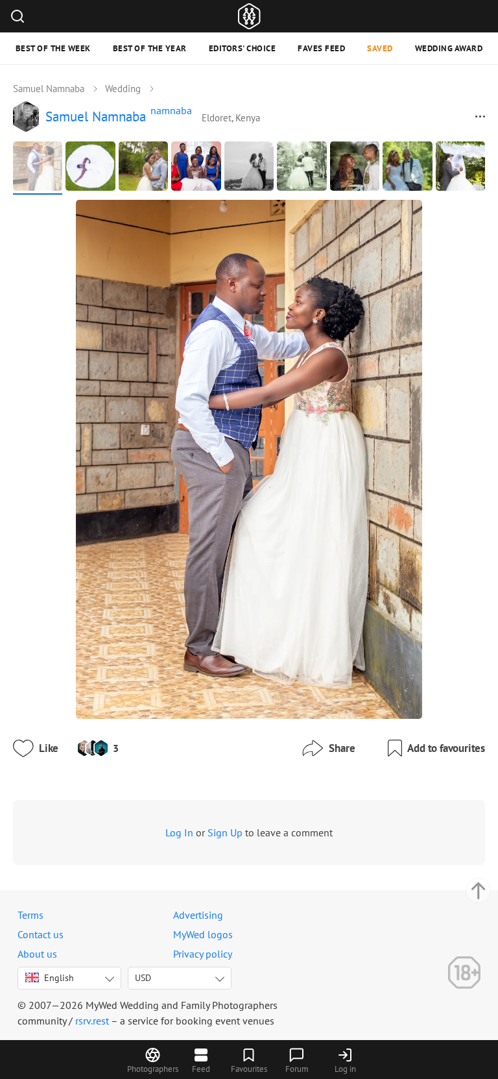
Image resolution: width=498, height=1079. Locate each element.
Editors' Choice (242, 48)
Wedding (123, 88)
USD (143, 978)
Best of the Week (53, 48)
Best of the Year (150, 48)
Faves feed (321, 48)
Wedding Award (449, 48)
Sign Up (225, 832)
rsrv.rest (92, 1020)
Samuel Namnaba (48, 88)
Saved (380, 48)
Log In (179, 832)
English (59, 978)
